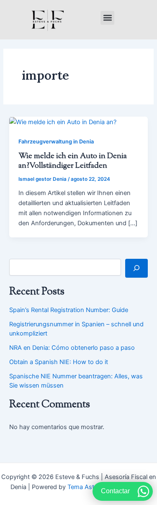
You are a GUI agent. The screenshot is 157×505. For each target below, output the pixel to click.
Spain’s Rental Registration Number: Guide (68, 310)
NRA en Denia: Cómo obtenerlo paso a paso (72, 347)
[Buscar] (136, 268)
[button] (107, 18)
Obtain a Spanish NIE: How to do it (58, 362)
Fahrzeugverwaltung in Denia (56, 141)
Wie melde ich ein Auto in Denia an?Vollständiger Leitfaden (72, 161)
